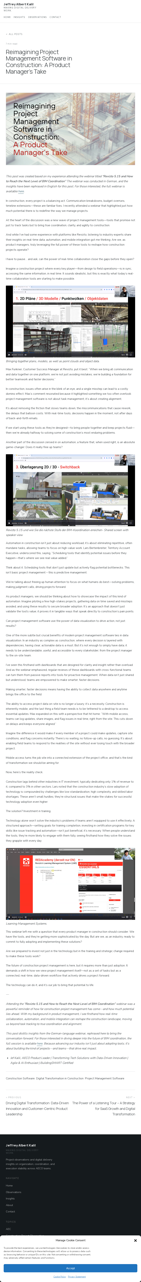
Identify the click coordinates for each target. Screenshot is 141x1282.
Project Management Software (104, 1078)
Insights (19, 17)
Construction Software (20, 1078)
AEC (8, 1229)
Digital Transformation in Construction (60, 1078)
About (9, 1205)
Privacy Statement (77, 1276)
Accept (70, 1268)
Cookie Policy (59, 1276)
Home (7, 17)
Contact (55, 17)
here (21, 191)
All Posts (16, 34)
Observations (37, 17)
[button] (135, 1240)
